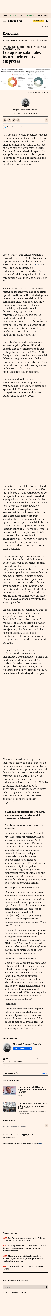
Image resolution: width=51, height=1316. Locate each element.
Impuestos (23, 40)
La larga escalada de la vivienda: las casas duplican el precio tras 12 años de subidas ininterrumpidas (24, 1248)
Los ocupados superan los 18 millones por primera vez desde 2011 (33, 1106)
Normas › (44, 1073)
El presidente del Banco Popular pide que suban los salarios (32, 1089)
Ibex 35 (6, 15)
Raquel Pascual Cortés (25, 110)
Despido (24, 1126)
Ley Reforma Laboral (11, 1126)
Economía (11, 33)
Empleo (14, 40)
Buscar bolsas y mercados (15, 1280)
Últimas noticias (43, 40)
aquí (40, 1143)
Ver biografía (20, 1048)
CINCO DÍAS (21, 1095)
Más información (8, 1137)
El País (45, 26)
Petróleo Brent (42, 15)
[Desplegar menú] (4, 21)
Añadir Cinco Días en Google (16, 127)
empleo (38, 264)
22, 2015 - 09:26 (28, 113)
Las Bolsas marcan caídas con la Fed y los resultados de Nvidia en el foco (24, 1239)
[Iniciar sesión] (46, 21)
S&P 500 (22, 15)
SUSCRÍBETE (38, 21)
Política (32, 40)
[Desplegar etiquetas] (46, 1125)
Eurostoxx (14, 1293)
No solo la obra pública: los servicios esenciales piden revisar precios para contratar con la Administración (24, 1258)
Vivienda (6, 40)
